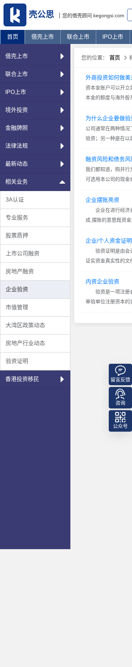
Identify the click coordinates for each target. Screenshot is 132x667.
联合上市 (78, 37)
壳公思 (41, 14)
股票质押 (17, 236)
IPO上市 (112, 37)
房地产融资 (20, 271)
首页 (12, 37)
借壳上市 (42, 37)
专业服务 (17, 218)
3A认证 (15, 200)
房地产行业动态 (25, 343)
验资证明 (17, 361)
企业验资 (17, 289)
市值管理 (17, 307)
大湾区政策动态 (25, 325)
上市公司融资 (22, 253)
